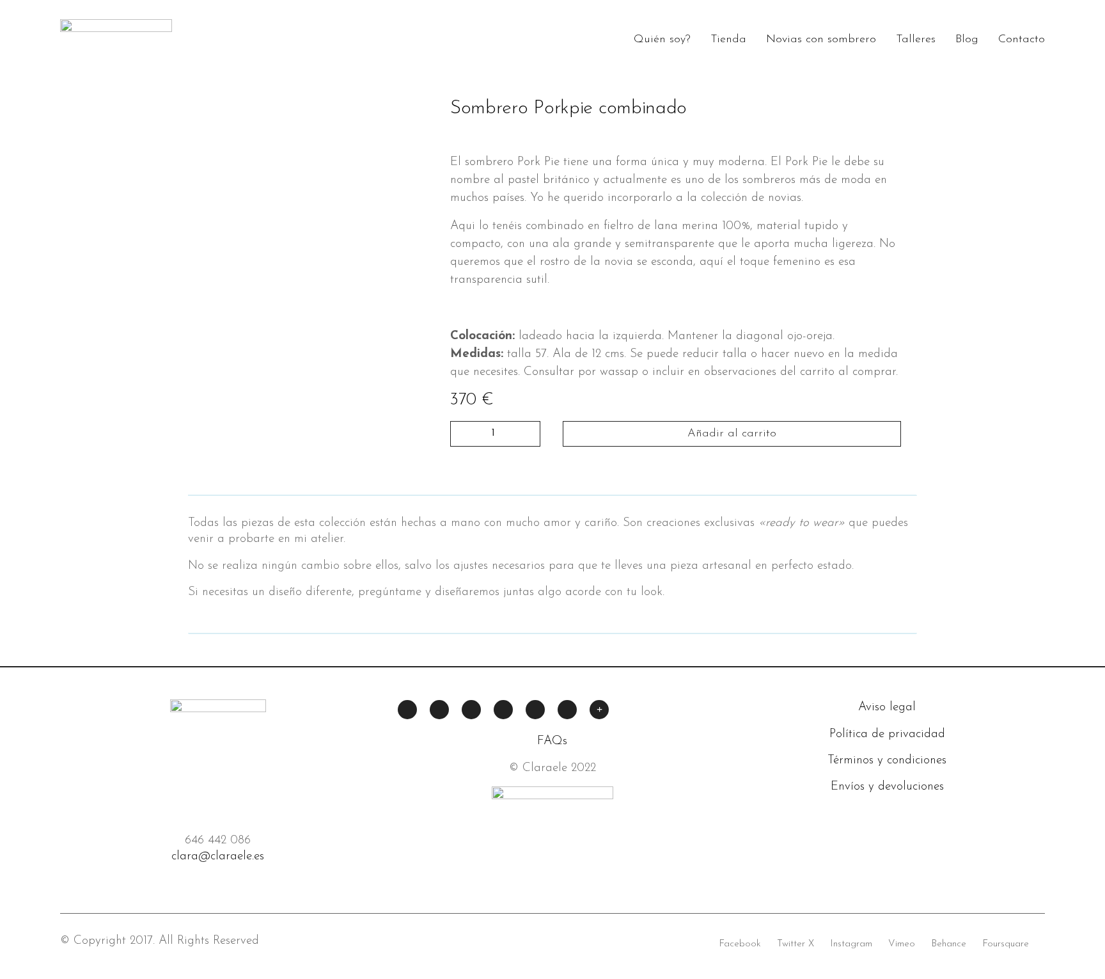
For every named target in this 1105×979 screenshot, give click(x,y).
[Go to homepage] (116, 39)
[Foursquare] (567, 709)
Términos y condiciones (886, 760)
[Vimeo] (503, 709)
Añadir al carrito (731, 434)
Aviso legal (887, 707)
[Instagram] (471, 709)
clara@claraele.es (217, 856)
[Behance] (535, 709)
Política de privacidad (887, 734)
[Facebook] (407, 709)
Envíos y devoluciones (887, 787)
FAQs (552, 741)
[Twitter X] (439, 709)
